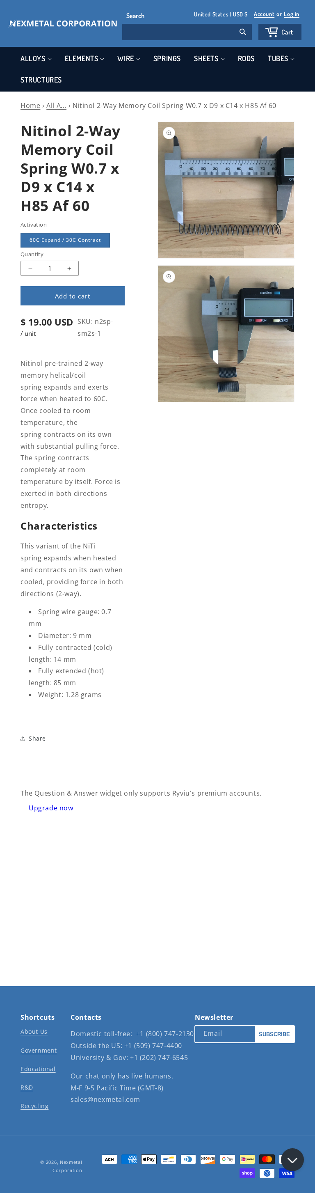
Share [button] (37, 738)
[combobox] (187, 32)
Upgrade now (51, 807)
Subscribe (274, 1034)
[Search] (243, 33)
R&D (27, 1087)
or (276, 14)
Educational (38, 1069)
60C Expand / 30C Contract (65, 239)
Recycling (34, 1106)
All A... (56, 105)
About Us (34, 1031)
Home (30, 105)
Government (39, 1050)
